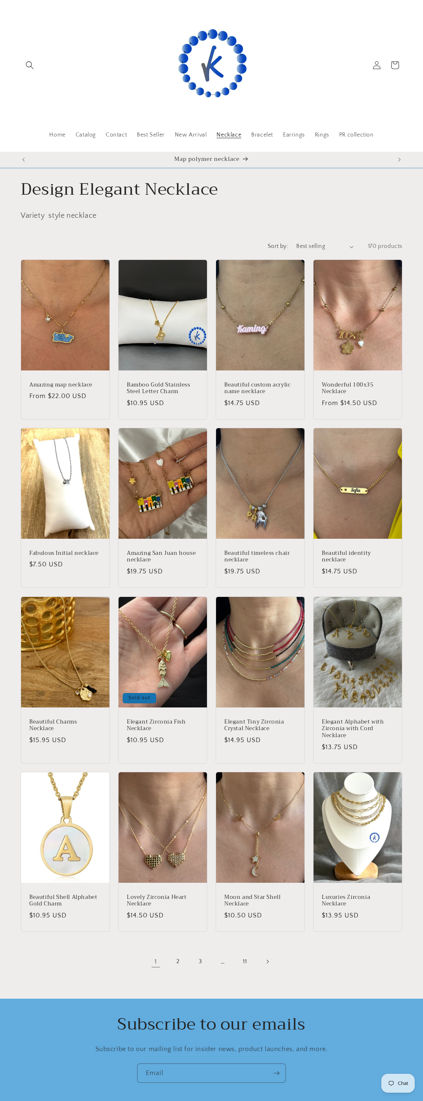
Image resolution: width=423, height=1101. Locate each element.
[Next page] (267, 961)
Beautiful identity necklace (346, 557)
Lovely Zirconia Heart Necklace (157, 901)
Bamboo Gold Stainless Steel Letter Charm (158, 389)
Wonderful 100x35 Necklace (348, 389)
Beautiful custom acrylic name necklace (257, 389)
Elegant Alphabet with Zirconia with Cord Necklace (353, 728)
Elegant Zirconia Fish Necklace (156, 725)
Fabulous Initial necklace (64, 553)
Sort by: (278, 246)
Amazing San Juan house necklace (161, 557)
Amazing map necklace (61, 385)
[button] (30, 65)
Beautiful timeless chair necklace (257, 557)
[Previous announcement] (23, 159)
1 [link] (155, 961)
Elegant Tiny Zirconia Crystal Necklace (254, 725)
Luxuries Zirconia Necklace (346, 901)
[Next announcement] (399, 159)
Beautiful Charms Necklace (53, 725)
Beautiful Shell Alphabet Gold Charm (63, 901)
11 (245, 961)
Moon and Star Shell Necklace (252, 901)
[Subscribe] (276, 1073)
